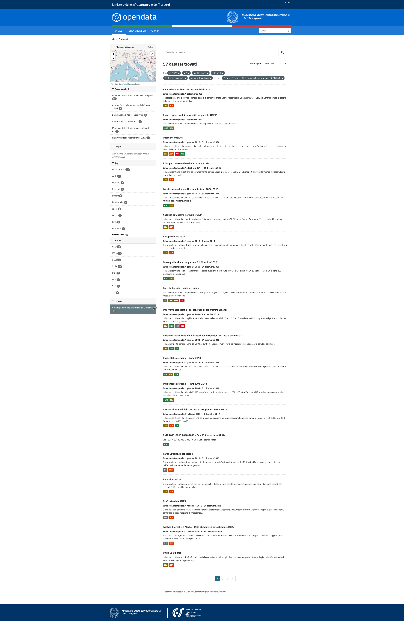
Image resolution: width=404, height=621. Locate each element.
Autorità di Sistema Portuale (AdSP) (182, 215)
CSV (165, 105)
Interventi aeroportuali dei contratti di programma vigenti (195, 310)
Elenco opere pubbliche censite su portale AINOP (190, 115)
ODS (177, 326)
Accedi (287, 2)
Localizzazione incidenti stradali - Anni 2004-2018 (190, 189)
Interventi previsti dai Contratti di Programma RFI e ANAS (195, 409)
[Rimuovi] (178, 73)
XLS (182, 154)
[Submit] (287, 30)
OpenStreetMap (125, 84)
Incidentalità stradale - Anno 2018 (182, 358)
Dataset (119, 31)
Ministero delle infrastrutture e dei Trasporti (141, 4)
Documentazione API (218, 591)
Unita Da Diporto (172, 553)
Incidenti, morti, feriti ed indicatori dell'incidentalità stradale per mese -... (203, 335)
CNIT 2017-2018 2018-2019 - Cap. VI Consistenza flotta (194, 435)
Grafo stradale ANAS (174, 501)
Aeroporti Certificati (174, 236)
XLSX (166, 128)
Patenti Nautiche (172, 479)
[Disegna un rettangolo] (152, 54)
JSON (171, 105)
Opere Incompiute (173, 137)
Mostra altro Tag (120, 234)
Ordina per (255, 63)
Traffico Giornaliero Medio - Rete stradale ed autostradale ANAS (198, 527)
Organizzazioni (137, 31)
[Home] (113, 39)
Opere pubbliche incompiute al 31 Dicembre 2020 (190, 262)
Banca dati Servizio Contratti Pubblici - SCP (186, 89)
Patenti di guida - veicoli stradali (181, 288)
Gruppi (155, 31)
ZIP (165, 300)
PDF (177, 154)
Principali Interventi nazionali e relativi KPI (186, 163)
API (203, 591)
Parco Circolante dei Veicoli (178, 454)
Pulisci (150, 46)
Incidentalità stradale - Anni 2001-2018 (185, 384)
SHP (165, 517)
